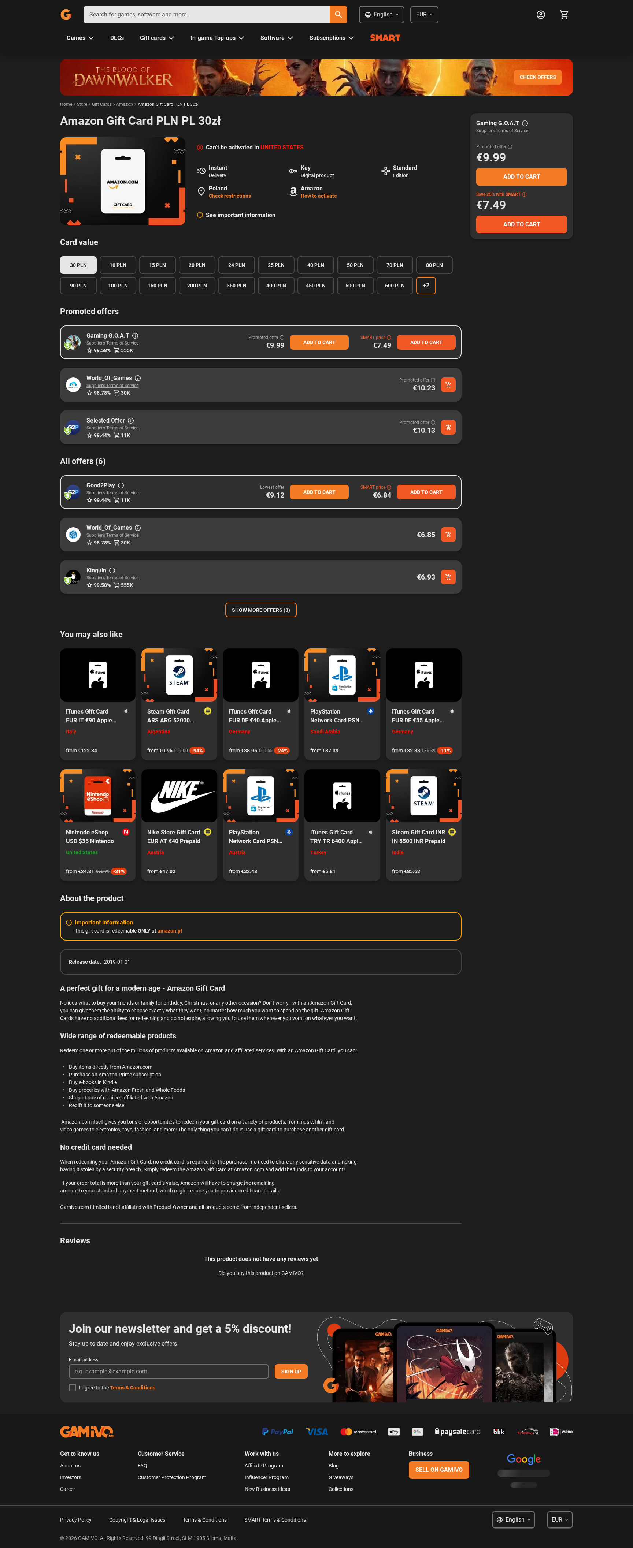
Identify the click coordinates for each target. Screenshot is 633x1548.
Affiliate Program (264, 1466)
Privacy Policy (76, 1520)
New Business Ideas (267, 1489)
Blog (334, 1466)
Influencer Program (267, 1477)
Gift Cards (102, 104)
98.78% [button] (102, 393)
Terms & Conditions (132, 1388)
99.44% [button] (102, 435)
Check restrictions (230, 196)
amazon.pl (170, 931)
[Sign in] (540, 14)
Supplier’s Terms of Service (112, 343)
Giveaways (341, 1477)
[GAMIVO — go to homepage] (66, 15)
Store (82, 104)
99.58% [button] (102, 350)
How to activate (319, 196)
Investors (70, 1477)
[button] (73, 342)
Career (67, 1489)
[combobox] (207, 14)
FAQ (142, 1466)
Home (66, 104)
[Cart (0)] (564, 14)
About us (70, 1466)
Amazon (124, 104)
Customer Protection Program (172, 1477)
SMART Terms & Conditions (275, 1520)
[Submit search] (338, 14)
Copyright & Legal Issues (137, 1520)
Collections (341, 1489)
